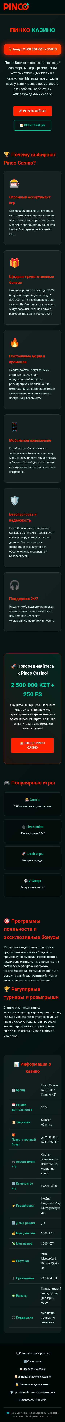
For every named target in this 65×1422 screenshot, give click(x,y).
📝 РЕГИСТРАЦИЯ (32, 125)
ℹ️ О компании (32, 1361)
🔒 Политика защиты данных (32, 1384)
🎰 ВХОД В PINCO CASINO (32, 745)
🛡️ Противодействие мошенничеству (32, 1392)
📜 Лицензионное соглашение (32, 1376)
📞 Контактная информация (32, 1353)
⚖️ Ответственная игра (32, 1399)
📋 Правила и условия (33, 1368)
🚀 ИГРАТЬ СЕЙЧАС (32, 111)
